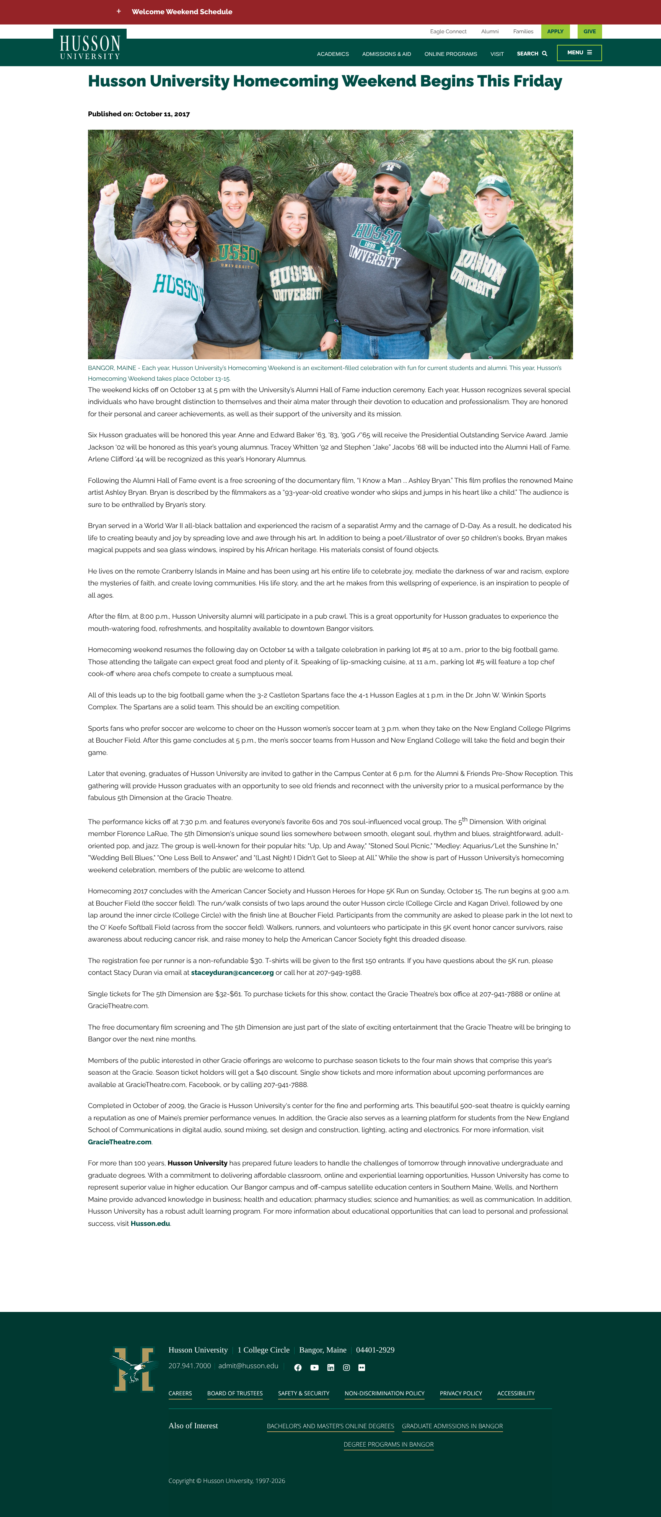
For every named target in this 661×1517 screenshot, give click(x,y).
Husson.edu (150, 1224)
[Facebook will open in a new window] (296, 1367)
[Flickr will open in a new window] (360, 1367)
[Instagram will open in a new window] (345, 1367)
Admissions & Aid (386, 54)
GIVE (590, 32)
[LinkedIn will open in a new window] (329, 1367)
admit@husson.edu (248, 1365)
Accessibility (516, 1393)
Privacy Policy (461, 1393)
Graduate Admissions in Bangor (452, 1426)
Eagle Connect (448, 32)
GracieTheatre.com (119, 1142)
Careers (180, 1393)
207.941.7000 (190, 1365)
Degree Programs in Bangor (389, 1444)
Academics (333, 54)
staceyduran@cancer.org (232, 973)
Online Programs (451, 54)
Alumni (490, 32)
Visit (497, 54)
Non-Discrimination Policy (385, 1393)
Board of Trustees (235, 1393)
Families (523, 32)
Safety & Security (303, 1393)
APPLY (555, 32)
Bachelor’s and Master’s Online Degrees (330, 1426)
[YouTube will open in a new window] (313, 1367)
